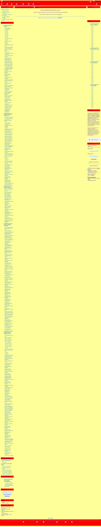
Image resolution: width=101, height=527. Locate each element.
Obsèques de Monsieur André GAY (9, 287)
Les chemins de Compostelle (8, 124)
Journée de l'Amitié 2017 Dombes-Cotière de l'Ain (8, 399)
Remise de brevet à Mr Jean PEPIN (9, 132)
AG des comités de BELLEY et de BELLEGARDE (8, 193)
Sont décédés (93, 85)
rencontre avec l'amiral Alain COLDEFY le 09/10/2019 (8, 110)
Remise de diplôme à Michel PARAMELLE (9, 146)
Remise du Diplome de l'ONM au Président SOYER (9, 324)
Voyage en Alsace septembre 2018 (8, 107)
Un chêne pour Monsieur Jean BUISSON (8, 450)
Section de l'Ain (6, 10)
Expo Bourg (7, 52)
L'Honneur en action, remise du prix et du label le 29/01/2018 (9, 64)
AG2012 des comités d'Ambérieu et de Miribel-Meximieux (9, 236)
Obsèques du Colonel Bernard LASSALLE (8, 300)
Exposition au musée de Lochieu (9, 54)
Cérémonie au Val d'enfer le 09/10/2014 (9, 239)
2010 (92, 27)
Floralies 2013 (7, 170)
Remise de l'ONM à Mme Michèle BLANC (9, 312)
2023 (92, 45)
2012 (92, 30)
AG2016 (6, 163)
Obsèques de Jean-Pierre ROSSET (9, 282)
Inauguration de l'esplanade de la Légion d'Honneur (8, 59)
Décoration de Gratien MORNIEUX (8, 245)
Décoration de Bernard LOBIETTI (8, 369)
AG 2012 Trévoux (8, 346)
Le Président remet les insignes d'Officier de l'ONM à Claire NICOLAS (9, 69)
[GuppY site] (39, 521)
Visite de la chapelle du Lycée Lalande (9, 134)
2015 (92, 34)
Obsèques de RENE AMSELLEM (9, 172)
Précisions (4, 462)
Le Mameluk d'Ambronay (7, 472)
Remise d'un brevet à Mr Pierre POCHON (9, 154)
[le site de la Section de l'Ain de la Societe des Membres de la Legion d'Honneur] (17, 1)
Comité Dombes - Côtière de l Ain (7, 333)
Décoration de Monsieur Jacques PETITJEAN (8, 199)
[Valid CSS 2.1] (74, 521)
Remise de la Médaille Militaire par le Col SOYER (9, 320)
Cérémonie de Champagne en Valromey (8, 242)
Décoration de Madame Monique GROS (8, 248)
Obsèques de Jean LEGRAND (8, 417)
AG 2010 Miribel (8, 342)
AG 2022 (6, 39)
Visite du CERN (8, 102)
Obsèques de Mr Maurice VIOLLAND (8, 137)
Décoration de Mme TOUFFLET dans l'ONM (9, 255)
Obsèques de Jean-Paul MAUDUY (9, 420)
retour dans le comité (9, 455)
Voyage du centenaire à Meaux (8, 105)
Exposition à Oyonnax (7, 204)
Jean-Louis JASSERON (7, 471)
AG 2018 (6, 37)
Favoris (3, 510)
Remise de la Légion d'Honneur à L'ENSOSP (9, 88)
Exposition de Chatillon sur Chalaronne (7, 391)
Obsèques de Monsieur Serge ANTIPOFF (8, 436)
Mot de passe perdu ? (93, 161)
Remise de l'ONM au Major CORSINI (9, 86)
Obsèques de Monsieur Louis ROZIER (8, 177)
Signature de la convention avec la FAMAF (8, 100)
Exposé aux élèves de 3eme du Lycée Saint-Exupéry (8, 272)
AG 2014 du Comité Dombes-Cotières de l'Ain (9, 350)
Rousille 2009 (7, 448)
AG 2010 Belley (8, 230)
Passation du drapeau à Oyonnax (8, 218)
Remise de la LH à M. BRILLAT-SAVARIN (9, 315)
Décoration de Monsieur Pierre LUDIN (8, 382)
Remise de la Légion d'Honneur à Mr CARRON (9, 317)
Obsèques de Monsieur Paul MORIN (7, 75)
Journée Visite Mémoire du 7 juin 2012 (8, 120)
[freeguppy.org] (46, 521)
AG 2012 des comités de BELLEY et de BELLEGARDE (9, 233)
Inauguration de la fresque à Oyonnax (8, 62)
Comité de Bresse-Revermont (6, 13)
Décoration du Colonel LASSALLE (8, 263)
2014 (92, 33)
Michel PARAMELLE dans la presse (9, 141)
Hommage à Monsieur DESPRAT (9, 396)
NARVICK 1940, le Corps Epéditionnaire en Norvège (9, 485)
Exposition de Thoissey (7, 394)
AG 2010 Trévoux (8, 343)
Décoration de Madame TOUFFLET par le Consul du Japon (9, 252)
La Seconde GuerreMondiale (7, 481)
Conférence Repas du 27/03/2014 (8, 364)
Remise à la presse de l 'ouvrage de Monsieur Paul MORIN (8, 93)
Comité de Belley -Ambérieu (8, 225)
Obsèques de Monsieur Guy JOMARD (7, 433)
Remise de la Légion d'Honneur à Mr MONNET (9, 221)
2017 (92, 37)
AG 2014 (6, 33)
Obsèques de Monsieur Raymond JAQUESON (8, 212)
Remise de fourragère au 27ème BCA (9, 309)
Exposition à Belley (8, 267)
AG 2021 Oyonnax (8, 38)
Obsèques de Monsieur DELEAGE (9, 430)
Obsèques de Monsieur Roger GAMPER (8, 296)
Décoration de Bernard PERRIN (8, 196)
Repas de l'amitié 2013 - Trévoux (8, 338)
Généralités (7, 460)
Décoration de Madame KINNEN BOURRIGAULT (8, 377)
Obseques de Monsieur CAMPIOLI (9, 278)
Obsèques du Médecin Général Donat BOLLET (8, 181)
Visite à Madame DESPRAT (8, 453)
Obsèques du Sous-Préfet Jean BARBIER (9, 439)
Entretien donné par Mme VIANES (9, 388)
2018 (92, 38)
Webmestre (3, 508)
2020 (92, 41)
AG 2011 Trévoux (8, 345)
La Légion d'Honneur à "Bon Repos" (9, 275)
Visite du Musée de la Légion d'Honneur (9, 184)
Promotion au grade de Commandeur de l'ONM (9, 80)
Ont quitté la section (95, 49)
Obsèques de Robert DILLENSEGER (9, 130)
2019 (92, 39)
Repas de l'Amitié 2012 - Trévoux (8, 341)
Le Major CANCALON (6, 466)
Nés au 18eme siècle (6, 464)
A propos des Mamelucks (7, 474)
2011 (92, 29)
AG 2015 (6, 159)
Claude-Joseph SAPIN (6, 470)
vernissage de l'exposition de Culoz (9, 329)
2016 (92, 35)
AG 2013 (6, 31)
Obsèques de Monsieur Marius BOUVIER (8, 293)
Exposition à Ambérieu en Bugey (8, 266)
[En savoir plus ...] (60, 521)
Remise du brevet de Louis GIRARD (9, 327)
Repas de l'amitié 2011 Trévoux (8, 446)
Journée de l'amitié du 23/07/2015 (8, 404)
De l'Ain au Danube (9, 483)
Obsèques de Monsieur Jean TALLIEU (7, 290)
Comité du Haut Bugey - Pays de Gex (8, 188)
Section (7, 9)
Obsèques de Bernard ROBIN (8, 412)
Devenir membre (93, 165)
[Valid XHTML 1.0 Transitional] (29, 521)
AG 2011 (6, 30)
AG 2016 (6, 34)
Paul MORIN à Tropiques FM (7, 29)
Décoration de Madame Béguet (8, 374)
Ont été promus (94, 62)
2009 (92, 26)
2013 (92, 31)
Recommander (4, 513)
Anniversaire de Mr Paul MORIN (8, 165)
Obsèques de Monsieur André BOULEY (8, 427)
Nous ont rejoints (94, 25)
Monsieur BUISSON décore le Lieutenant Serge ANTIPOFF (9, 409)
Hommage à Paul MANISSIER (8, 144)
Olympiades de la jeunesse (8, 78)
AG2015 (6, 43)
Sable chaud (7, 98)
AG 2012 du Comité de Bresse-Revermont (9, 118)
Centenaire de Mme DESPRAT (9, 359)
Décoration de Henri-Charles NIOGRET (9, 48)
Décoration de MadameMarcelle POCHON (8, 168)
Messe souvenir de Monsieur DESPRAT (9, 407)
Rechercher (7, 496)
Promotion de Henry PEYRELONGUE (9, 442)
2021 (92, 42)
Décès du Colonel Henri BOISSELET (8, 139)
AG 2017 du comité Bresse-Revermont (8, 162)
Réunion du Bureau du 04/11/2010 (9, 96)
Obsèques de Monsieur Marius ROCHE (8, 149)
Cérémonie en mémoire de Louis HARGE (8, 366)
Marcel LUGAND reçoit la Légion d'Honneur (8, 207)
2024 (92, 46)
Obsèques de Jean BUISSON (8, 415)
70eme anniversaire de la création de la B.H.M (9, 228)
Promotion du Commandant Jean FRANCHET (8, 303)
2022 (92, 43)
